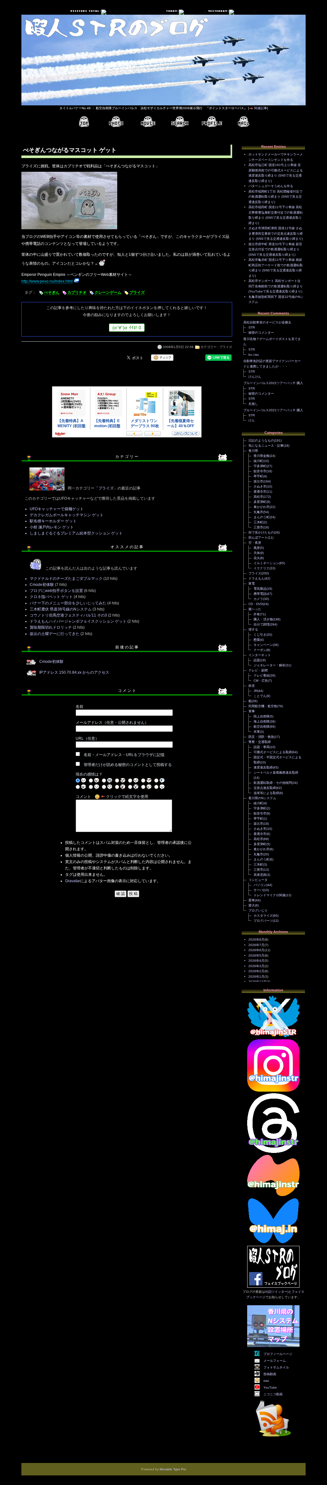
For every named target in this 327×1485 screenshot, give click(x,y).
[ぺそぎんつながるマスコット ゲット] (69, 230)
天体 (257, 553)
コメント (83, 796)
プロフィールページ (277, 1354)
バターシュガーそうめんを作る (270, 186)
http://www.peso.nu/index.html (47, 281)
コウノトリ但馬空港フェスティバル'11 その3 (68, 615)
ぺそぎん (51, 292)
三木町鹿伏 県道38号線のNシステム (61, 609)
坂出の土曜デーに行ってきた (55, 634)
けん (251, 420)
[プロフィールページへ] (211, 121)
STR (251, 327)
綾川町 (258, 461)
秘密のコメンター (261, 332)
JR (255, 691)
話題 (257, 660)
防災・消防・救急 (261, 737)
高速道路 (260, 874)
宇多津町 (260, 466)
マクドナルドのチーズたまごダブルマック (66, 578)
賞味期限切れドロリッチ (51, 627)
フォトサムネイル (276, 1367)
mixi (266, 1381)
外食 (257, 614)
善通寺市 (260, 491)
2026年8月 (256, 939)
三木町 (258, 522)
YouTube (270, 1387)
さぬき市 (260, 486)
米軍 (257, 731)
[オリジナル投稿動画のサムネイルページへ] (148, 121)
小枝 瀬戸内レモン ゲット (52, 527)
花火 (257, 558)
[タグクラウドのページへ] (180, 121)
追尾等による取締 (266, 793)
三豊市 (258, 527)
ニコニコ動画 (273, 1394)
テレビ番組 (262, 675)
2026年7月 (256, 945)
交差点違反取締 (265, 788)
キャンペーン (263, 645)
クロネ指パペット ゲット (51, 597)
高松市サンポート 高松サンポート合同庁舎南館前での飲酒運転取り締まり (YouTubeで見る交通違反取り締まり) (275, 286)
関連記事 (260, 108)
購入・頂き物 (263, 619)
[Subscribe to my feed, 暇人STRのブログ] (273, 1437)
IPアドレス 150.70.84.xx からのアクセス (74, 672)
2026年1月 (256, 976)
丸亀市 (258, 512)
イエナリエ (262, 568)
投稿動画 (269, 1374)
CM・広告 (261, 680)
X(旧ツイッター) (276, 1291)
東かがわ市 (262, 507)
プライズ (137, 292)
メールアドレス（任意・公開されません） (112, 722)
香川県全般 (262, 456)
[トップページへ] (84, 121)
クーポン (260, 650)
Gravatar (72, 881)
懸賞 (257, 639)
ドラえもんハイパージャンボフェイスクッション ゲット (78, 621)
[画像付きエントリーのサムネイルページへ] (116, 121)
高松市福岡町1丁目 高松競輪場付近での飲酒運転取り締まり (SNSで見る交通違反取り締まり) (275, 197)
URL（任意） (87, 738)
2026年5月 (256, 955)
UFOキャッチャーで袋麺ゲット (57, 509)
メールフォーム (274, 1360)
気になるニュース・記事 (266, 445)
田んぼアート (258, 537)
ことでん (260, 696)
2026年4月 (256, 960)
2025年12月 (257, 981)
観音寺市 (260, 471)
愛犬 (251, 905)
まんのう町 (262, 517)
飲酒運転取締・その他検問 (273, 782)
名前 (79, 706)
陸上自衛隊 (262, 716)
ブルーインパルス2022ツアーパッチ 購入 (273, 383)
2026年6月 (256, 950)
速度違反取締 (263, 767)
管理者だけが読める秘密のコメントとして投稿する (128, 764)
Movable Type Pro (173, 1469)
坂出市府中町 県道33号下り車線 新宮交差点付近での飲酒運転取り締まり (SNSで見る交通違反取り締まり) (275, 249)
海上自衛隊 (262, 721)
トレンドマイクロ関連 (269, 895)
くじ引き (260, 634)
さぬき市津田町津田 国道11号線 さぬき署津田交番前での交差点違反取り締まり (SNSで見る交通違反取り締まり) (275, 233)
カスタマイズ (263, 915)
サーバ (258, 890)
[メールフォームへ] (243, 121)
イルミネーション (266, 563)
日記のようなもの (261, 440)
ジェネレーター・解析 (269, 665)
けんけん (254, 376)
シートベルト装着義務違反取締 (276, 772)
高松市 (258, 496)
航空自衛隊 (262, 726)
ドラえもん (256, 578)
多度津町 (260, 502)
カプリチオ (77, 292)
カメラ (258, 599)
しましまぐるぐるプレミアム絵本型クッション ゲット (76, 533)
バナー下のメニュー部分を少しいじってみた (68, 603)
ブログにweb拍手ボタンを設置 (56, 590)
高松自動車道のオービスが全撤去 (267, 322)
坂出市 (258, 481)
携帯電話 (260, 593)
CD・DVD (255, 604)
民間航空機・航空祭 (262, 706)
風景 (257, 547)
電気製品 (260, 588)
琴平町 (258, 476)
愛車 (251, 900)
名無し (253, 403)
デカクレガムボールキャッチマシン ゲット (66, 515)
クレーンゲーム (108, 292)
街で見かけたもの (261, 532)
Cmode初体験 (42, 584)
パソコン (260, 885)
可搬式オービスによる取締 (273, 752)
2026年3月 (256, 966)
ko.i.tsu (253, 354)
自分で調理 (262, 624)
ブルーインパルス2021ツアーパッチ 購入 (273, 410)
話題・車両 (262, 747)
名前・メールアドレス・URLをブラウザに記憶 (124, 755)
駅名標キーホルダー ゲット (53, 521)
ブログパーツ (263, 920)
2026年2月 (256, 971)
